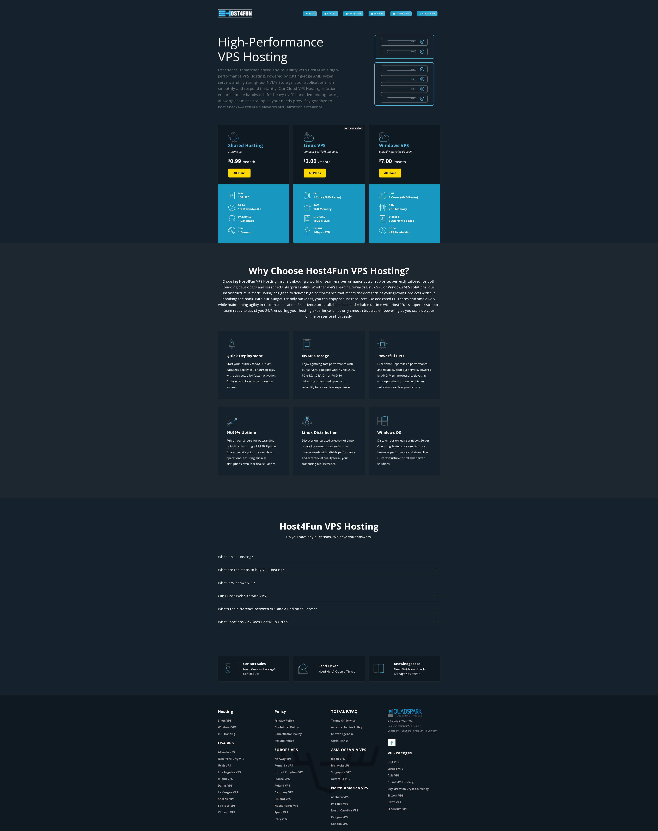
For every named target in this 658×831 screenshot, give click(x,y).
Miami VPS (225, 779)
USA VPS (331, 14)
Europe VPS (395, 769)
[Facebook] (392, 742)
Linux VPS (224, 720)
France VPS (282, 779)
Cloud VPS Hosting (401, 782)
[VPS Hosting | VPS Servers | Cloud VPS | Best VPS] (235, 13)
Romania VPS (284, 765)
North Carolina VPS (344, 810)
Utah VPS (224, 765)
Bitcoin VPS (395, 795)
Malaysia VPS (340, 765)
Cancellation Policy (288, 734)
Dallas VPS (225, 785)
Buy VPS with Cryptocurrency (408, 789)
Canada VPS (339, 824)
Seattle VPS (226, 799)
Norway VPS (283, 759)
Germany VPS (284, 792)
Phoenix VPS (339, 804)
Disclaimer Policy (287, 727)
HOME (311, 14)
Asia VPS (393, 775)
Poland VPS (282, 785)
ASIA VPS (378, 14)
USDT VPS (394, 802)
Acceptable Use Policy (346, 727)
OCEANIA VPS (402, 14)
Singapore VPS (341, 772)
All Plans (239, 173)
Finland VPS (283, 799)
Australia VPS (340, 779)
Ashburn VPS (340, 797)
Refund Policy (284, 741)
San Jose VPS (227, 806)
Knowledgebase (342, 734)
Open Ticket (340, 741)
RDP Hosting (226, 734)
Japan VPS (338, 759)
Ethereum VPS (397, 809)
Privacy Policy (284, 720)
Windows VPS (227, 727)
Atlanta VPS (226, 752)
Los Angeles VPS (229, 772)
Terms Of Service (343, 720)
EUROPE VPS (354, 14)
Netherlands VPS (286, 806)
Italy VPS (281, 819)
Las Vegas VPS (228, 792)
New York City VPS (231, 759)
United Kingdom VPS (289, 772)
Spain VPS (281, 812)
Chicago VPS (226, 812)
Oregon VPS (339, 817)
